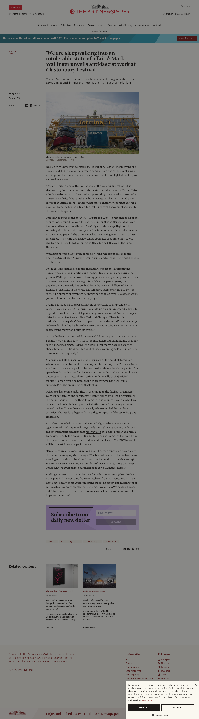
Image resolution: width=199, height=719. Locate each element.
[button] (161, 715)
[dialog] (162, 700)
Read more (147, 700)
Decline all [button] (178, 707)
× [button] (195, 685)
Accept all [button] (144, 707)
